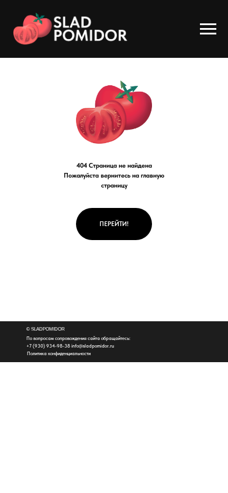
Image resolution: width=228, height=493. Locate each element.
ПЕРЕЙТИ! (114, 224)
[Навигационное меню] (208, 29)
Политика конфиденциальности (59, 353)
